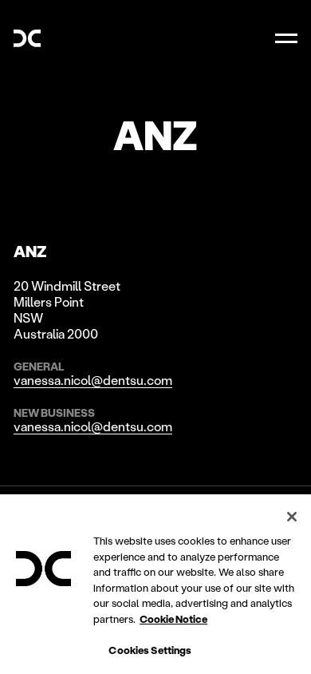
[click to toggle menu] (286, 38)
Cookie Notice (173, 618)
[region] (155, 584)
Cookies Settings (149, 649)
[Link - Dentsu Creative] (27, 38)
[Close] (291, 516)
